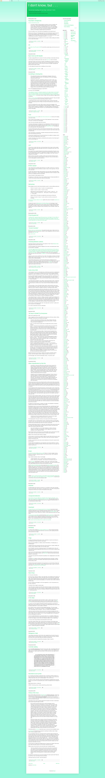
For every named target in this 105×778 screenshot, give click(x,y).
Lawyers (65, 311)
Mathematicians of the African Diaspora (43, 203)
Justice (65, 305)
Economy (65, 222)
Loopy (65, 319)
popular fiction (66, 360)
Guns (64, 264)
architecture (65, 154)
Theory (65, 427)
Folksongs (65, 245)
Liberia (65, 313)
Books (32, 69)
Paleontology (66, 347)
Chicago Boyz (66, 23)
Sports (65, 415)
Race (64, 380)
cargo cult (65, 176)
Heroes (65, 270)
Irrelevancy (65, 300)
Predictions (65, 368)
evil (64, 234)
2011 (65, 120)
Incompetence (66, 286)
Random (65, 381)
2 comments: (39, 68)
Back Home (48, 59)
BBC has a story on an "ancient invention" (35, 230)
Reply (64, 387)
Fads (64, 239)
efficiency (65, 224)
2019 (65, 110)
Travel (65, 438)
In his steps (31, 597)
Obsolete (65, 341)
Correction (65, 192)
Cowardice (65, 196)
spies (64, 413)
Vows (64, 453)
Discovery (65, 213)
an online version (32, 233)
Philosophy (65, 351)
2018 (65, 111)
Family (65, 240)
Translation (65, 435)
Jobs (64, 302)
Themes (65, 426)
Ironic (64, 299)
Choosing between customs (35, 241)
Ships (64, 397)
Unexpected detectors (34, 496)
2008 (65, 124)
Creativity (65, 197)
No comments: (39, 50)
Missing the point (66, 331)
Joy (64, 303)
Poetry (65, 357)
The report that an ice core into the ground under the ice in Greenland (39, 509)
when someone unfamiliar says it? (43, 529)
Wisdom (65, 465)
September (66, 44)
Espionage (65, 230)
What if (65, 457)
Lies (64, 314)
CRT (29, 145)
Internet (65, 295)
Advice (65, 140)
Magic (65, 321)
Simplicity (65, 400)
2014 (65, 116)
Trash (64, 437)
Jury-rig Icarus (73, 40)
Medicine (65, 324)
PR (29, 45)
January (66, 107)
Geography (32, 267)
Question (65, 378)
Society (34, 161)
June (65, 49)
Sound (65, 409)
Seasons (65, 394)
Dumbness (65, 217)
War (64, 454)
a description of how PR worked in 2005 (34, 47)
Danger (65, 204)
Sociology (65, 407)
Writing (65, 471)
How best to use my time (34, 673)
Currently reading (33, 647)
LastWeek (65, 309)
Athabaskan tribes (56, 243)
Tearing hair (65, 423)
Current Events (66, 203)
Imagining (65, 283)
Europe (65, 233)
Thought (65, 428)
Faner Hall (32, 461)
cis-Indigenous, (43, 253)
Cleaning (65, 187)
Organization (66, 343)
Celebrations (66, 178)
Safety (65, 390)
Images (65, 282)
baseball (65, 160)
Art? (64, 155)
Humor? (32, 210)
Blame (65, 166)
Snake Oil (65, 404)
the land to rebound (53, 511)
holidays (65, 272)
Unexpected (65, 443)
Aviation (65, 159)
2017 (65, 112)
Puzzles (65, 377)
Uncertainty (65, 442)
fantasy (65, 241)
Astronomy (65, 157)
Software (65, 408)
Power (65, 362)
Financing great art (33, 215)
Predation (65, 367)
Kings (29, 538)
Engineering (65, 226)
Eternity (65, 231)
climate (65, 188)
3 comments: (39, 180)
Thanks (65, 425)
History (34, 69)
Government (65, 262)
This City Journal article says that (33, 22)
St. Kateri (50, 261)
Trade (64, 434)
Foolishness (65, 251)
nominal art (65, 339)
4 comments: (39, 41)
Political (65, 358)
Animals (65, 149)
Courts (65, 195)
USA (64, 447)
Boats (64, 168)
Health (65, 269)
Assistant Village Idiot (67, 20)
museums (65, 334)
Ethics (65, 232)
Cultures (65, 202)
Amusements (66, 148)
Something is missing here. (35, 74)
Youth (64, 472)
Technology (37, 111)
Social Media (66, 405)
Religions (65, 385)
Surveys (65, 419)
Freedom (65, 253)
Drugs (65, 216)
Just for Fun (65, 304)
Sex (64, 396)
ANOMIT (65, 150)
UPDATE (35, 688)
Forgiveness (65, 252)
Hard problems (66, 268)
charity (65, 179)
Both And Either (73, 33)
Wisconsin (65, 464)
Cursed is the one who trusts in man (45, 116)
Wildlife (65, 462)
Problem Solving (66, 371)
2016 (65, 114)
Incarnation (35, 628)
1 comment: (38, 110)
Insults (65, 292)
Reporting (65, 388)
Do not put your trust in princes (33, 116)
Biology (65, 164)
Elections (65, 225)
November (66, 41)
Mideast (65, 330)
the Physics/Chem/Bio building (36, 465)
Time (64, 429)
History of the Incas (33, 692)
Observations (66, 340)
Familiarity (31, 527)
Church (65, 185)
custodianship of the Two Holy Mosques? (39, 565)
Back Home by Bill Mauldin (35, 56)
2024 (65, 34)
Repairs (65, 386)
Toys (64, 433)
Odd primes (31, 184)
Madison (65, 320)
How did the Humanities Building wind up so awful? (36, 453)
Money (35, 223)
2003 (65, 130)
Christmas (65, 184)
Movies (65, 333)
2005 (65, 128)
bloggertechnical (66, 167)
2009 (65, 123)
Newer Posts (30, 763)
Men (64, 328)
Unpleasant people (66, 445)
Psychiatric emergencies (34, 20)
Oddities (65, 342)
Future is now (66, 255)
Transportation (66, 436)
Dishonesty (65, 215)
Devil (64, 211)
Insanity (65, 291)
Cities (64, 186)
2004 (65, 129)
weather (35, 593)
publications (65, 376)
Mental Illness (66, 329)
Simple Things (66, 399)
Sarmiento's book (43, 694)
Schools (65, 391)
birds (64, 165)
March (66, 53)
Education (65, 223)
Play (64, 356)
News (64, 338)
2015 (65, 115)
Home (44, 763)
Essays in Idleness (67, 26)
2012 (65, 119)
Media (35, 51)
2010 (65, 121)
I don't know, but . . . (43, 5)
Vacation (65, 448)
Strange (65, 418)
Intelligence (65, 293)
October (66, 43)
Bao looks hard (35, 232)
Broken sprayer (32, 165)
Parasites (65, 348)
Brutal (30, 451)
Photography (66, 352)
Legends (65, 312)
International (65, 294)
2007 (65, 125)
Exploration (65, 236)
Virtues (65, 452)
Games (32, 237)
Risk (64, 389)
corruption (65, 193)
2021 (65, 38)
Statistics (65, 416)
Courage (65, 194)
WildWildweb (66, 463)
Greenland (31, 507)
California (65, 175)
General (65, 259)
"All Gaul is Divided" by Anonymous (37, 313)
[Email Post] (42, 41)
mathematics (65, 322)
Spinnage (65, 414)
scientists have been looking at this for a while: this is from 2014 (40, 519)
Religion (32, 161)
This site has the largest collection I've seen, (35, 199)
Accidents (65, 137)
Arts (31, 223)
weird (64, 456)
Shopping (65, 398)
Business (65, 173)
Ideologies (65, 281)
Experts (65, 235)
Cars (64, 177)
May (65, 50)
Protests (65, 372)
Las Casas (37, 729)
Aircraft (65, 146)
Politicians (65, 359)
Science (32, 504)
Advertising (32, 51)
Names (65, 337)
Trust (29, 114)
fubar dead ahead (66, 254)
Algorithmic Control (66, 147)
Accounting (65, 138)
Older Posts (57, 763)
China (65, 182)
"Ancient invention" (33, 228)
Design (65, 207)
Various (65, 451)
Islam (64, 301)
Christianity (32, 628)
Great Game (65, 263)
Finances (65, 243)
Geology (65, 261)
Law (64, 310)
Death (65, 205)
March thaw (31, 573)
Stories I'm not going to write (68, 417)
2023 (65, 35)
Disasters (65, 212)
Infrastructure (66, 290)
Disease (65, 214)
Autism (65, 158)
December (66, 39)
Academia (65, 136)
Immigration (65, 284)
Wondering (65, 466)
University (65, 444)
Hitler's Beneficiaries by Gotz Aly (37, 363)
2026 (65, 31)
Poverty (65, 361)
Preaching (65, 366)
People (65, 349)
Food (64, 250)
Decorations (65, 206)
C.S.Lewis (65, 174)
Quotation (65, 379)
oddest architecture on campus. (52, 465)
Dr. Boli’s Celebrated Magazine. (69, 25)
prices (65, 370)
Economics (65, 221)
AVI (33, 558)
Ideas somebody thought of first (68, 280)
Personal (32, 142)
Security (65, 395)
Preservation (65, 369)
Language (34, 111)
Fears (64, 242)
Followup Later (66, 249)
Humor (37, 267)
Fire (64, 244)
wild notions (65, 461)
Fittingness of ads (33, 633)
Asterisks (30, 485)
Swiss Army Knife (33, 270)
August (66, 46)
